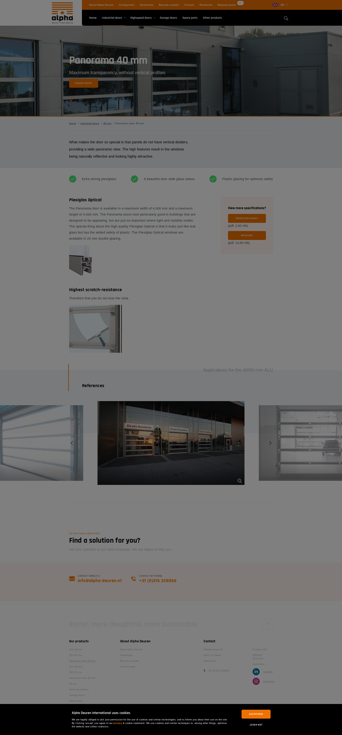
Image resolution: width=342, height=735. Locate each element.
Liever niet (256, 724)
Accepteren (256, 714)
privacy (117, 723)
